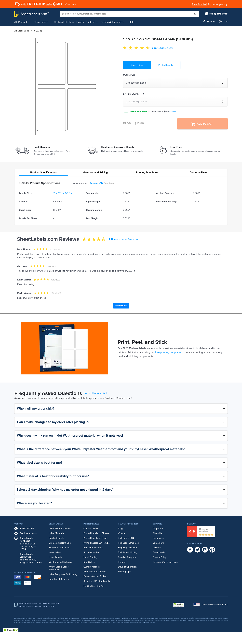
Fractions (109, 183)
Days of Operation (127, 566)
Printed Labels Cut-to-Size (96, 542)
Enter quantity (134, 93)
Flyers (86, 571)
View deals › (71, 4)
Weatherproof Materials (60, 562)
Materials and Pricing (95, 172)
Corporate (158, 528)
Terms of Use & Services (165, 562)
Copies (102, 571)
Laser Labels (55, 557)
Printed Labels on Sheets (96, 533)
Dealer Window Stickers (95, 576)
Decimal (94, 183)
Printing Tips (124, 571)
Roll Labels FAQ (126, 538)
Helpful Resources (128, 524)
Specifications (43, 172)
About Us (157, 533)
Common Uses (198, 172)
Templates (147, 172)
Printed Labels (165, 65)
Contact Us (158, 542)
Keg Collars (89, 562)
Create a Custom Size (60, 542)
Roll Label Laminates (128, 542)
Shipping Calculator (128, 547)
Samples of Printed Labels (96, 581)
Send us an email (28, 533)
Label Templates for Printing (63, 574)
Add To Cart (204, 123)
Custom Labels (90, 528)
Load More (121, 306)
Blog (120, 528)
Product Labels (56, 538)
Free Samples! (199, 4)
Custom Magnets (92, 566)
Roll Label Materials (93, 547)
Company (157, 524)
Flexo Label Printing (93, 586)
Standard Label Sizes (59, 547)
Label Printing (90, 557)
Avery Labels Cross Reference (59, 568)
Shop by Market (91, 552)
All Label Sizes (21, 30)
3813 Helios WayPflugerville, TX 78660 (31, 558)
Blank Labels (137, 65)
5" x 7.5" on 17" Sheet (64, 193)
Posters (94, 571)
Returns (122, 562)
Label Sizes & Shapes (60, 528)
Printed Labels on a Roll (95, 538)
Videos (121, 533)
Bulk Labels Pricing (127, 552)
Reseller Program (127, 557)
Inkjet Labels (55, 552)
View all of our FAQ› (96, 393)
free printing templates (168, 352)
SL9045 (38, 30)
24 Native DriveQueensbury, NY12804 (28, 544)
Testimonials (159, 552)
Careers (157, 547)
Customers (158, 538)
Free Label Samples (59, 579)
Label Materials (56, 533)
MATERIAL (129, 75)
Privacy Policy (159, 557)
